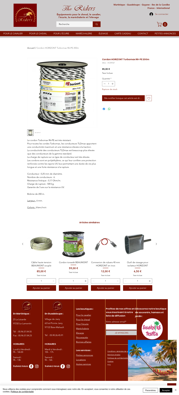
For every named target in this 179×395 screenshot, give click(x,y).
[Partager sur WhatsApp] (109, 109)
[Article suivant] (156, 244)
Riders (83, 8)
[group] (89, 260)
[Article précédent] (22, 244)
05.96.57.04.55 (25, 331)
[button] (163, 24)
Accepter (166, 390)
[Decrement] (104, 83)
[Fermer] (175, 390)
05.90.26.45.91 (56, 335)
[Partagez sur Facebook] (104, 109)
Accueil (31, 48)
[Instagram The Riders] (37, 366)
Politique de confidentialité (22, 391)
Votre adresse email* (116, 322)
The (67, 8)
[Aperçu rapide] (41, 244)
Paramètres (150, 390)
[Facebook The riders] (31, 366)
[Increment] (113, 83)
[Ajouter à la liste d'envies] (149, 98)
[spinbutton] (108, 83)
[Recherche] (97, 24)
